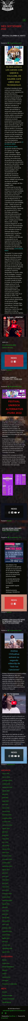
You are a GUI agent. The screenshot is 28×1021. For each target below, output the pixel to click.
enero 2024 (5, 852)
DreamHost (4, 1018)
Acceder (4, 992)
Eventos (9, 370)
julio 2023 (5, 873)
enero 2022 (5, 924)
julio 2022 (5, 907)
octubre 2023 (6, 863)
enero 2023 (5, 890)
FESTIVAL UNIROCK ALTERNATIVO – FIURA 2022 (12, 378)
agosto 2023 (6, 870)
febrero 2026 (6, 777)
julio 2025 (5, 794)
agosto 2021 (6, 938)
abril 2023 (5, 883)
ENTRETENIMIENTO (8, 967)
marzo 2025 (5, 808)
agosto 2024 (6, 828)
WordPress (12, 1016)
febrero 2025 (6, 811)
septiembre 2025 (7, 787)
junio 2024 (5, 835)
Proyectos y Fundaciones (9, 984)
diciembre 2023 (6, 856)
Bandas (4, 960)
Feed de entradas (7, 995)
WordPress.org (6, 1002)
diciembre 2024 (6, 815)
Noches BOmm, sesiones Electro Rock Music (11, 529)
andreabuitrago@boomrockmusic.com (14, 1010)
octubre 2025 (6, 784)
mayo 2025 (5, 801)
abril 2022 (5, 914)
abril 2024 (5, 842)
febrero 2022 (6, 921)
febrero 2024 (6, 849)
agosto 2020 (6, 952)
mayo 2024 (5, 839)
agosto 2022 (6, 904)
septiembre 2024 (7, 825)
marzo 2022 (5, 918)
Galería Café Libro (7, 348)
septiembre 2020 (7, 948)
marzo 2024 (5, 845)
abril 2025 (5, 804)
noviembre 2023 (7, 859)
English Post (5, 963)
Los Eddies (5, 980)
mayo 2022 (5, 911)
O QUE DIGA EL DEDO (9, 345)
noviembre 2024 (7, 818)
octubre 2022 (6, 897)
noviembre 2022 (7, 894)
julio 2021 (5, 942)
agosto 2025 (6, 791)
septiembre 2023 (7, 866)
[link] (18, 567)
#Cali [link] (17, 581)
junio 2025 (5, 798)
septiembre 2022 (7, 900)
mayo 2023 (5, 880)
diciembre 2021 (6, 928)
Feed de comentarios (8, 999)
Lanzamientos (11, 764)
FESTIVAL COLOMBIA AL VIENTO (13, 36)
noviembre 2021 (7, 931)
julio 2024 (5, 832)
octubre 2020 (6, 945)
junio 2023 (5, 876)
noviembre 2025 (7, 780)
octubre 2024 (6, 822)
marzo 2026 (5, 774)
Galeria (4, 974)
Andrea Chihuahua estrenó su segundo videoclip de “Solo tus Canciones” (13, 621)
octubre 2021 (6, 935)
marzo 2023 (5, 887)
